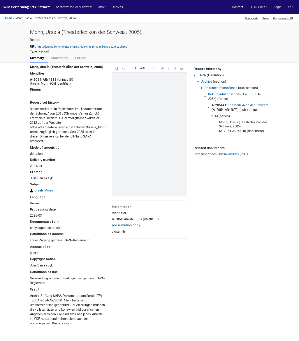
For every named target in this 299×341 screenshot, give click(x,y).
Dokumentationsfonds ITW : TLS (232, 94)
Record (44, 51)
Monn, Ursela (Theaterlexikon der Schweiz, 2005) (243, 124)
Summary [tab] (37, 58)
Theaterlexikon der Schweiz (73, 7)
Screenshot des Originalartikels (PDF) (221, 154)
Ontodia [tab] (80, 58)
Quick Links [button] (257, 7)
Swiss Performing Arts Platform (26, 7)
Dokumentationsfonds (221, 88)
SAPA (202, 75)
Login (277, 7)
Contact (237, 7)
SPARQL (118, 7)
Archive (206, 82)
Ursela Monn (44, 190)
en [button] (289, 7)
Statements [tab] (59, 58)
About (102, 7)
